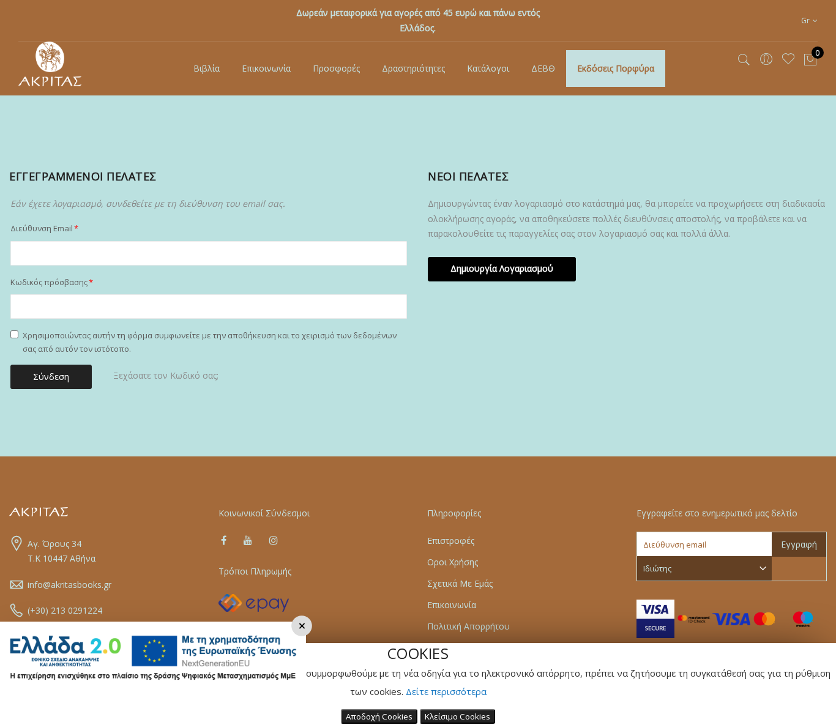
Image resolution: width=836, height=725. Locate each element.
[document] (418, 684)
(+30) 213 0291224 (65, 610)
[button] (809, 20)
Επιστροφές (450, 540)
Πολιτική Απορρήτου (468, 626)
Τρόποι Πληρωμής (254, 571)
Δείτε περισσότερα (446, 691)
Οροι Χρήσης (452, 562)
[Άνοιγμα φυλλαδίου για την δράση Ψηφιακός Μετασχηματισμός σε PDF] (153, 687)
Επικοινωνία (451, 605)
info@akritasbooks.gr (69, 584)
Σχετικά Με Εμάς (460, 583)
